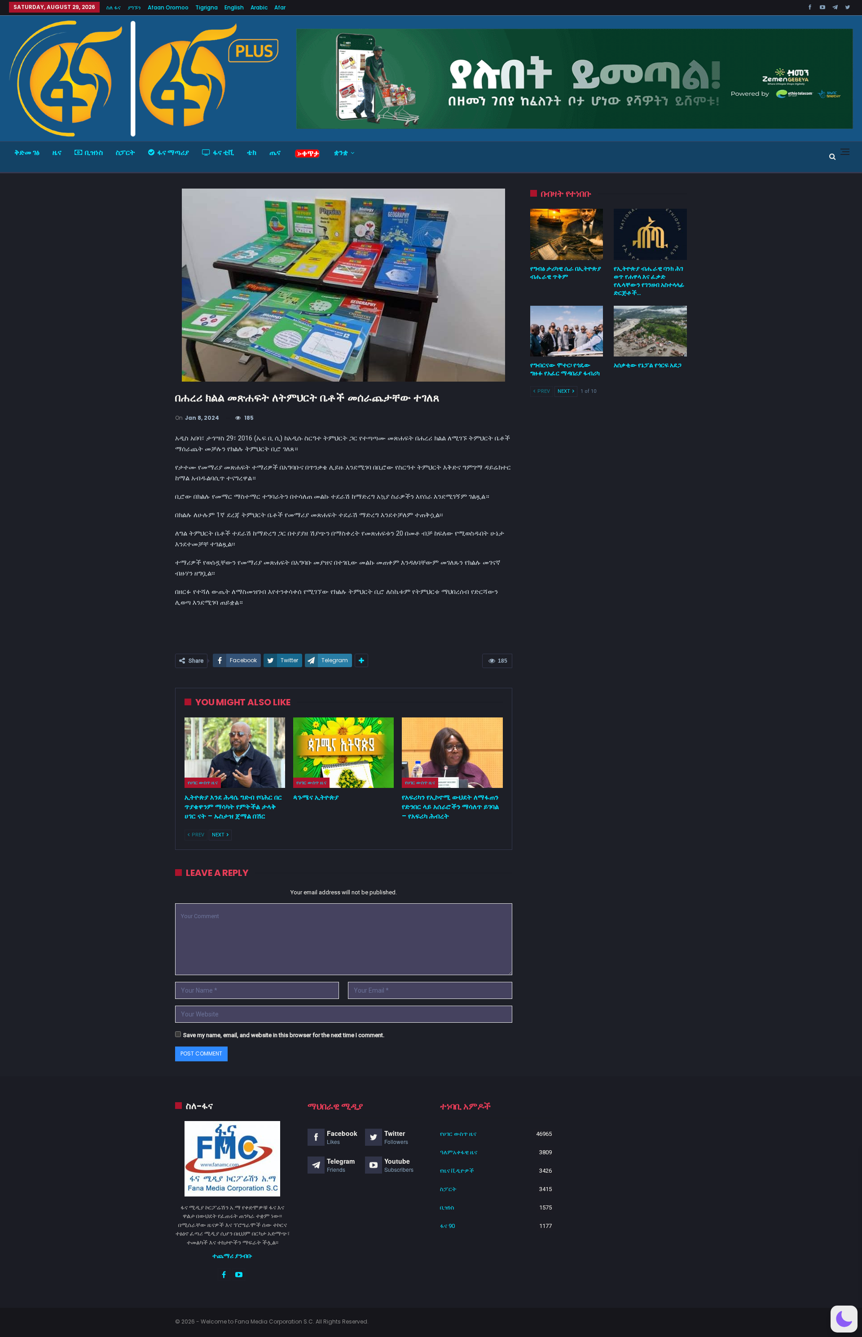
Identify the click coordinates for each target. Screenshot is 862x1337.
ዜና (57, 152)
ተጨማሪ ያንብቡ (232, 1255)
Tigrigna (206, 7)
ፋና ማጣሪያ (173, 152)
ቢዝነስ (94, 152)
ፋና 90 (447, 1226)
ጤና (275, 152)
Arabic (259, 7)
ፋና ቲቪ (223, 152)
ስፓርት (125, 152)
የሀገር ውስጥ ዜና (203, 782)
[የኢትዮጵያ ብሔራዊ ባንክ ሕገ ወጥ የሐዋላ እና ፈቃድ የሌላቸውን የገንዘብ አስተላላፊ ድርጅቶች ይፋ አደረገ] (650, 234)
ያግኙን (134, 7)
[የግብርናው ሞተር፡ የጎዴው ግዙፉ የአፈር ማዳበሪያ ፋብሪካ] (566, 331)
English (234, 7)
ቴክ (251, 152)
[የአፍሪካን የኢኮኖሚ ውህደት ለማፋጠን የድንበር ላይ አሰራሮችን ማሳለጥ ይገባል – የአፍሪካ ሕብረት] (452, 752)
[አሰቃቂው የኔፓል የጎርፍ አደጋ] (650, 331)
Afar (280, 7)
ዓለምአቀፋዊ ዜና (458, 1152)
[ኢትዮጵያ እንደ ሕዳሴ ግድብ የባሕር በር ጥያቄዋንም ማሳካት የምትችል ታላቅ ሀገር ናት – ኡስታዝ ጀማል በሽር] (235, 752)
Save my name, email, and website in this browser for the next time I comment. (283, 1035)
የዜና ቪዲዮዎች (457, 1170)
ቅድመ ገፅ (27, 152)
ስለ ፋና (113, 7)
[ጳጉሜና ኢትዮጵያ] (343, 752)
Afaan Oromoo (168, 7)
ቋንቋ (341, 152)
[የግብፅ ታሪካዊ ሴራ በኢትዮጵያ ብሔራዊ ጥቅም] (566, 234)
